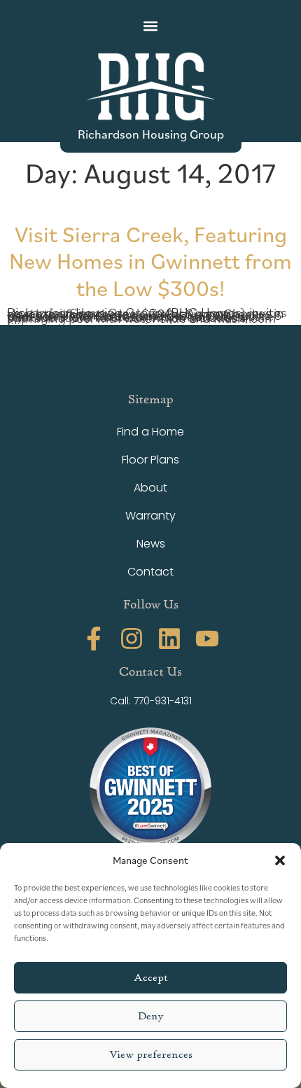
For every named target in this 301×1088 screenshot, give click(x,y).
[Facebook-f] (94, 638)
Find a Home (150, 432)
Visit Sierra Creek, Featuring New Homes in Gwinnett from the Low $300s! (150, 260)
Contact (150, 572)
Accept (151, 977)
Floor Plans (150, 460)
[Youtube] (207, 638)
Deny (151, 1016)
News (150, 544)
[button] (280, 860)
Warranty (150, 516)
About (150, 488)
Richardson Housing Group (151, 133)
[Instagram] (132, 638)
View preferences (150, 1054)
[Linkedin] (169, 638)
